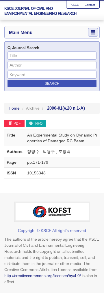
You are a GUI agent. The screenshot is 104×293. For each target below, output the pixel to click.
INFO (38, 123)
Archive (33, 108)
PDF (17, 123)
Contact (90, 4)
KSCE (75, 4)
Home (14, 108)
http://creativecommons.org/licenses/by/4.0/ (42, 275)
